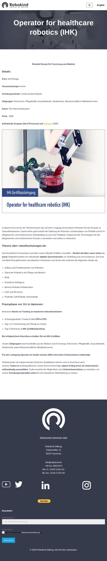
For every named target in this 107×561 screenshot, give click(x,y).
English (101, 5)
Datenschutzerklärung (31, 532)
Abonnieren (8, 540)
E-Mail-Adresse (8, 518)
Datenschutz (46, 438)
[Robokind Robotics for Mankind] (15, 5)
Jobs (65, 438)
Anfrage (47, 124)
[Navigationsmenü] (89, 5)
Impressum (57, 438)
